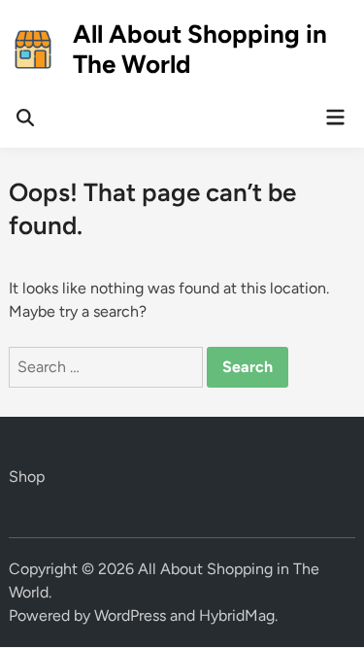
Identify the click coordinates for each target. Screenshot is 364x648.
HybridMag (237, 615)
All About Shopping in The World (200, 49)
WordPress (130, 615)
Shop (27, 476)
